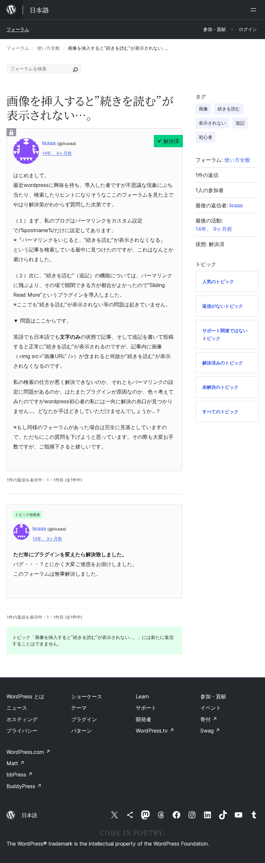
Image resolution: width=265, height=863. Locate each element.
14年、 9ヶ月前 (57, 153)
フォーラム (17, 29)
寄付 (208, 719)
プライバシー (21, 730)
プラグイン (84, 719)
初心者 (205, 137)
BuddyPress (24, 786)
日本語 (29, 815)
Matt (15, 763)
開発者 (143, 719)
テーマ (79, 707)
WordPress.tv (155, 730)
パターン (81, 730)
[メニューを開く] (254, 9)
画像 (203, 108)
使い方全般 (48, 48)
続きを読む (228, 108)
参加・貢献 (213, 696)
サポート (146, 707)
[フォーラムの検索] (75, 69)
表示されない (212, 123)
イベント (210, 707)
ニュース (16, 707)
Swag (210, 730)
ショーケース (86, 696)
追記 (240, 123)
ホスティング (21, 719)
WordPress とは (25, 696)
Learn (142, 696)
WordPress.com (28, 752)
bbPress (19, 774)
